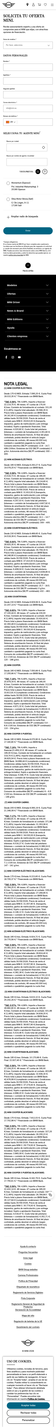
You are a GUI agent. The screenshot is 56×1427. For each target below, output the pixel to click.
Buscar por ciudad (13, 141)
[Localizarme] (43, 147)
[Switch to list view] (37, 171)
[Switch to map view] (44, 171)
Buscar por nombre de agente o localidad (20, 156)
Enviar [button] (28, 231)
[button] (27, 186)
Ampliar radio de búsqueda (24, 216)
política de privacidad (16, 255)
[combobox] (27, 147)
